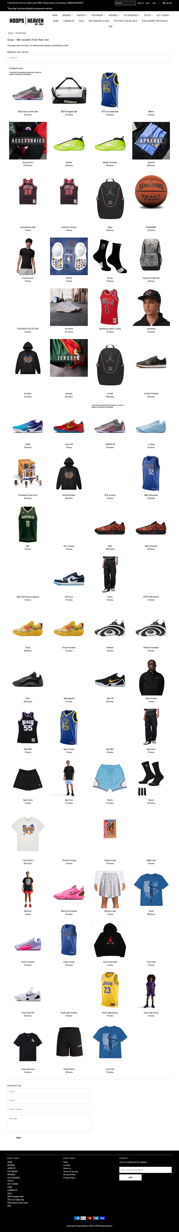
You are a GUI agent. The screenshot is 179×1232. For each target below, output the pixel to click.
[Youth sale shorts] (151, 991)
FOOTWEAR (97, 15)
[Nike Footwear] (151, 524)
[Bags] (110, 198)
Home (10, 33)
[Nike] (110, 524)
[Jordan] (110, 365)
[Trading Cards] (110, 829)
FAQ (110, 26)
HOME (55, 15)
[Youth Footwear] (28, 940)
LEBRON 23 (68, 21)
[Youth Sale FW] (28, 991)
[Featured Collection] (151, 256)
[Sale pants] (151, 727)
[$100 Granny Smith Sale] (28, 90)
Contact (66, 1165)
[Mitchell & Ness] (69, 473)
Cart (168, 3)
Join (147, 3)
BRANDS (66, 15)
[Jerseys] (69, 358)
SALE (81, 21)
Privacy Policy (69, 1178)
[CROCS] (69, 256)
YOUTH (147, 15)
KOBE (56, 21)
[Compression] (28, 256)
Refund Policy (69, 1174)
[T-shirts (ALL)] (28, 833)
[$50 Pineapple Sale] (69, 90)
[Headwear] (151, 307)
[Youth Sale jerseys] (110, 990)
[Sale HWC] (28, 727)
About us (67, 1168)
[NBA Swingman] (151, 473)
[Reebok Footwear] (151, 626)
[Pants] (110, 575)
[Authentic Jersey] (69, 191)
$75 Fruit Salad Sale (125, 21)
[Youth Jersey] (69, 940)
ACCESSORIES (131, 15)
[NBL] (28, 524)
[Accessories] (28, 140)
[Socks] (151, 778)
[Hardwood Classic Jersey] (110, 307)
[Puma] (28, 626)
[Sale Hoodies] (151, 676)
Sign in (141, 3)
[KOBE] (28, 422)
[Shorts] (110, 778)
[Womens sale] (110, 889)
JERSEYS (81, 15)
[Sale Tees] (69, 778)
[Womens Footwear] (69, 889)
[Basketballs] (151, 191)
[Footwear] (69, 307)
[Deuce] (110, 256)
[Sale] (28, 676)
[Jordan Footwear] (151, 358)
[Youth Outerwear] (110, 940)
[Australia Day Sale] (28, 191)
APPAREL (113, 15)
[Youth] (151, 889)
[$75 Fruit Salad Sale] (110, 90)
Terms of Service (70, 1171)
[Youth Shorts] (69, 1042)
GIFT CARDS (163, 15)
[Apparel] (151, 140)
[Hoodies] (28, 358)
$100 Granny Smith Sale (155, 21)
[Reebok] (110, 626)
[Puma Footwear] (69, 626)
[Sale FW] (110, 676)
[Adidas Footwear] (110, 140)
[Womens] (28, 889)
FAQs (65, 1162)
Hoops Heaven (106, 1226)
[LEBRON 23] (110, 422)
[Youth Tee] (110, 1042)
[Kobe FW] (69, 422)
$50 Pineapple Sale (99, 21)
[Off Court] (69, 575)
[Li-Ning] (151, 422)
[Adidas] (69, 140)
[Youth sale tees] (28, 1044)
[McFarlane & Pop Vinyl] (28, 473)
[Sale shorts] (28, 778)
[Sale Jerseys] (69, 727)
